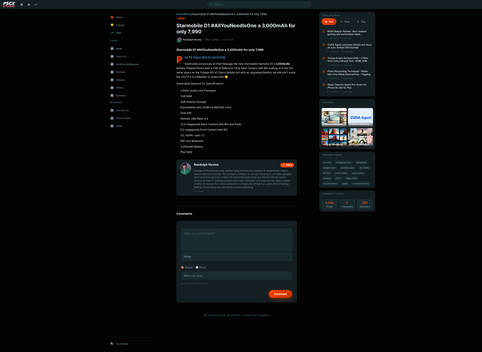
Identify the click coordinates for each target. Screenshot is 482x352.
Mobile (189, 267)
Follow (289, 165)
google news (329, 168)
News (188, 14)
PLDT (338, 178)
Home (180, 14)
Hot (331, 21)
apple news (351, 178)
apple (345, 183)
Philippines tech (343, 162)
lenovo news (341, 173)
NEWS (181, 18)
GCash (326, 173)
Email (202, 267)
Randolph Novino (192, 39)
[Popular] (29, 4)
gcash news (358, 173)
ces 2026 (363, 168)
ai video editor (330, 183)
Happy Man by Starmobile (209, 57)
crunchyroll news (361, 183)
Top (363, 21)
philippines (361, 162)
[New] (36, 4)
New (347, 21)
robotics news (347, 168)
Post (186, 57)
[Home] (21, 4)
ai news (327, 162)
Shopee (326, 178)
